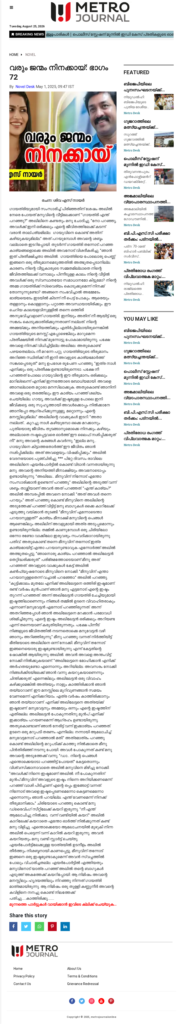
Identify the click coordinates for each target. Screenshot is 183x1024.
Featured (136, 72)
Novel (30, 55)
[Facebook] (72, 1001)
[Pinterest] (111, 1001)
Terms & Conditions (82, 976)
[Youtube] (101, 1001)
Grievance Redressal (83, 984)
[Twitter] (82, 1001)
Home (14, 55)
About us (74, 969)
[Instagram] (92, 1001)
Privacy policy (24, 976)
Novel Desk (25, 86)
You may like (141, 319)
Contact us (22, 984)
